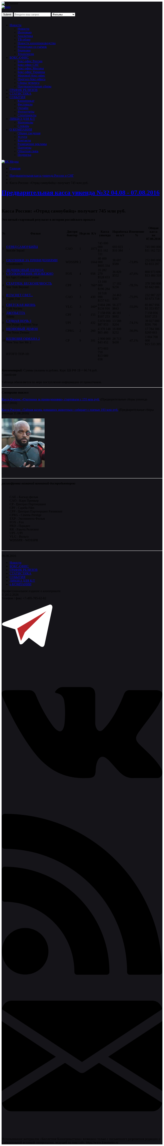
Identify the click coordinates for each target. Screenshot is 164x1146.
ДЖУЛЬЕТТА (15, 313)
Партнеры (24, 147)
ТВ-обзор (24, 39)
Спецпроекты (27, 115)
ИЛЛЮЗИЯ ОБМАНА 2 (23, 338)
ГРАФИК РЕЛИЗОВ (24, 90)
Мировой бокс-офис (31, 75)
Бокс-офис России (30, 61)
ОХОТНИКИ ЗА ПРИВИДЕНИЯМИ (32, 260)
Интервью (25, 32)
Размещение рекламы (32, 144)
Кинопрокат (26, 100)
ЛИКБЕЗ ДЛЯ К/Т (22, 118)
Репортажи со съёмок (32, 46)
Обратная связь (28, 151)
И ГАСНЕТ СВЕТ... (19, 295)
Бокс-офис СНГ (28, 64)
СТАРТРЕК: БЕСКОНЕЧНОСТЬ (29, 283)
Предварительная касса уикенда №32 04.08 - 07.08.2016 (81, 192)
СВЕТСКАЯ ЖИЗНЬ (20, 305)
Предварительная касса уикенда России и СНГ (42, 175)
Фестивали (25, 104)
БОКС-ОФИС (19, 57)
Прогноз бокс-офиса (31, 79)
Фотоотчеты (26, 111)
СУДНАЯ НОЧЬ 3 (18, 321)
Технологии (26, 54)
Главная (15, 168)
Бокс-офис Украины (31, 72)
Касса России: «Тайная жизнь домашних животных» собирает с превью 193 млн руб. (60, 409)
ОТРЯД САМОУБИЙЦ (22, 247)
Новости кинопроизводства (37, 43)
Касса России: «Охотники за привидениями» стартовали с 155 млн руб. (51, 399)
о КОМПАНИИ (20, 584)
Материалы (25, 122)
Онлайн (23, 108)
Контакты (24, 140)
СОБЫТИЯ (17, 97)
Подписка (24, 154)
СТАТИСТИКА (20, 93)
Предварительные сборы (34, 86)
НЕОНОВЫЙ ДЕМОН (22, 329)
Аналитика (25, 36)
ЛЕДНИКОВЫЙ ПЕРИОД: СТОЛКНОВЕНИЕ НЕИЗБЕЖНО (29, 271)
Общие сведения (29, 133)
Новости (15, 25)
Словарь (23, 126)
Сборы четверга (28, 82)
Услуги (22, 136)
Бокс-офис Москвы (31, 68)
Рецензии (24, 50)
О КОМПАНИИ (21, 129)
